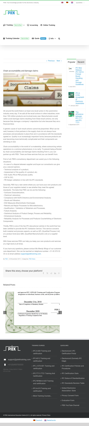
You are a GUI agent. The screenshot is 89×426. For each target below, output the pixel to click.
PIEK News (32, 259)
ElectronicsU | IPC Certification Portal (69, 352)
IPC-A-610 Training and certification (42, 389)
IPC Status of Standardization (73, 378)
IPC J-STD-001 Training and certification (43, 367)
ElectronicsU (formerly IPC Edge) (72, 359)
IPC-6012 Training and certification (41, 359)
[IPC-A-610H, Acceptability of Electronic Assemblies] (71, 93)
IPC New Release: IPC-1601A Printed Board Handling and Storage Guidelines (80, 76)
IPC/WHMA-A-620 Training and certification (43, 382)
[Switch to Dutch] (72, 2)
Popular (71, 62)
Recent (81, 62)
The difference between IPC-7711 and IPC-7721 (79, 117)
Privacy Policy (46, 415)
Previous (51, 61)
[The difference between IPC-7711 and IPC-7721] (71, 112)
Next (58, 61)
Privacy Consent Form (70, 396)
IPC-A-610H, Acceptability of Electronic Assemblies (80, 98)
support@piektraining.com (31, 254)
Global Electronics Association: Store (69, 389)
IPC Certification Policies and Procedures (73, 367)
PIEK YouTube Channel (70, 405)
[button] (59, 38)
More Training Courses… (42, 396)
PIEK (6, 259)
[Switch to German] (67, 2)
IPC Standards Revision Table (73, 383)
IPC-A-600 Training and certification (42, 352)
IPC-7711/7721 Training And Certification (44, 374)
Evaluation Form (68, 400)
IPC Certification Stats (70, 373)
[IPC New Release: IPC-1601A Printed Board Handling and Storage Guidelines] (71, 68)
